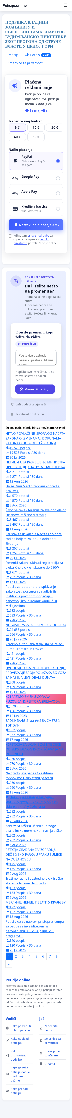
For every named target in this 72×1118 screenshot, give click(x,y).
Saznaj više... (39, 110)
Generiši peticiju (37, 389)
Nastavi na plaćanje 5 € (38, 224)
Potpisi (39, 55)
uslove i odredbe (38, 235)
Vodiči (11, 1018)
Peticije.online (14, 5)
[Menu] (65, 6)
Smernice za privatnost (25, 63)
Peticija (13, 55)
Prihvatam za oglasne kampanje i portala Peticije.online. (35, 239)
